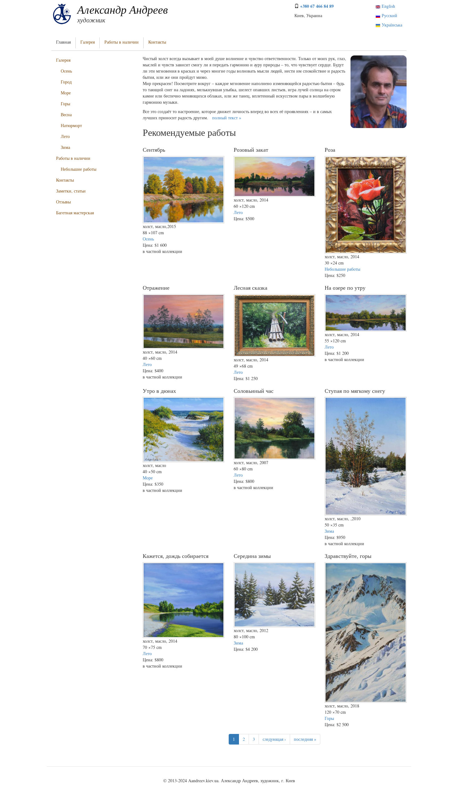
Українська (391, 25)
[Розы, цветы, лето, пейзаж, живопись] (365, 205)
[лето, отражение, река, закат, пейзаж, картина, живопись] (274, 176)
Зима (65, 147)
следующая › (274, 739)
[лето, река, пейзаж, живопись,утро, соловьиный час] (274, 428)
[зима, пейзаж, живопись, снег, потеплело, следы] (365, 456)
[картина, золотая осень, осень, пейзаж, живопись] (183, 190)
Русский (388, 15)
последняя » (305, 739)
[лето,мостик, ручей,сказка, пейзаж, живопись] (274, 325)
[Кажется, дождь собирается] (183, 600)
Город (66, 82)
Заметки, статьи (71, 191)
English (387, 6)
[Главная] (62, 13)
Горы (65, 104)
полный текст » (226, 118)
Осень (66, 71)
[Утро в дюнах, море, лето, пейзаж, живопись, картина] (183, 429)
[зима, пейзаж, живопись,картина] (274, 595)
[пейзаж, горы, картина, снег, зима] (365, 632)
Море (66, 93)
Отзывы (63, 202)
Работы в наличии (121, 42)
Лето (65, 136)
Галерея (87, 42)
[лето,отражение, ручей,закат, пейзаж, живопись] (183, 321)
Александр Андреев (122, 9)
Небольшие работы (78, 169)
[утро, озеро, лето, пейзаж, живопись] (365, 313)
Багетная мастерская (75, 213)
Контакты (157, 42)
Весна (66, 114)
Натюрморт (71, 125)
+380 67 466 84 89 (317, 6)
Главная (63, 42)
